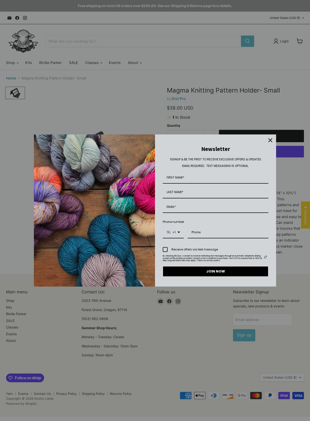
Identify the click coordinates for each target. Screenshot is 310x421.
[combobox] (173, 232)
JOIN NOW (215, 271)
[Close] (270, 140)
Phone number (173, 222)
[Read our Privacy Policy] (265, 257)
